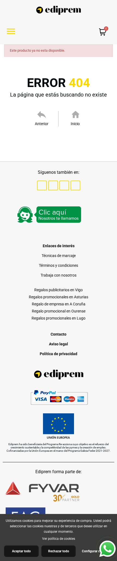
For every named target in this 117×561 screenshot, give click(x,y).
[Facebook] (42, 185)
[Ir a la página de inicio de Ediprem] (59, 10)
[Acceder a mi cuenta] (71, 31)
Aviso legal (58, 344)
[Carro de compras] (103, 32)
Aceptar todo (21, 551)
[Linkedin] (75, 185)
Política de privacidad (58, 354)
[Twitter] (53, 185)
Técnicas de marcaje (59, 255)
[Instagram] (64, 185)
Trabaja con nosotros (58, 275)
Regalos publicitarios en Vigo (58, 290)
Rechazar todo (58, 551)
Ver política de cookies (58, 539)
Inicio (75, 124)
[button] (13, 31)
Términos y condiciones (58, 265)
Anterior (41, 124)
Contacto (58, 334)
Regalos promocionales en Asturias (58, 297)
